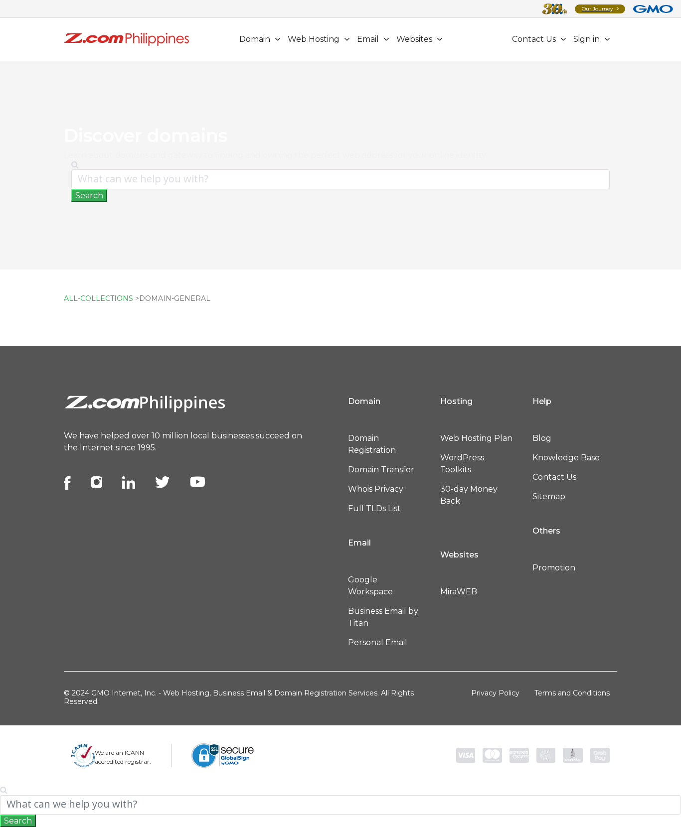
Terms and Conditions (572, 693)
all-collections (98, 298)
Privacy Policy (495, 693)
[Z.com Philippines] (126, 38)
